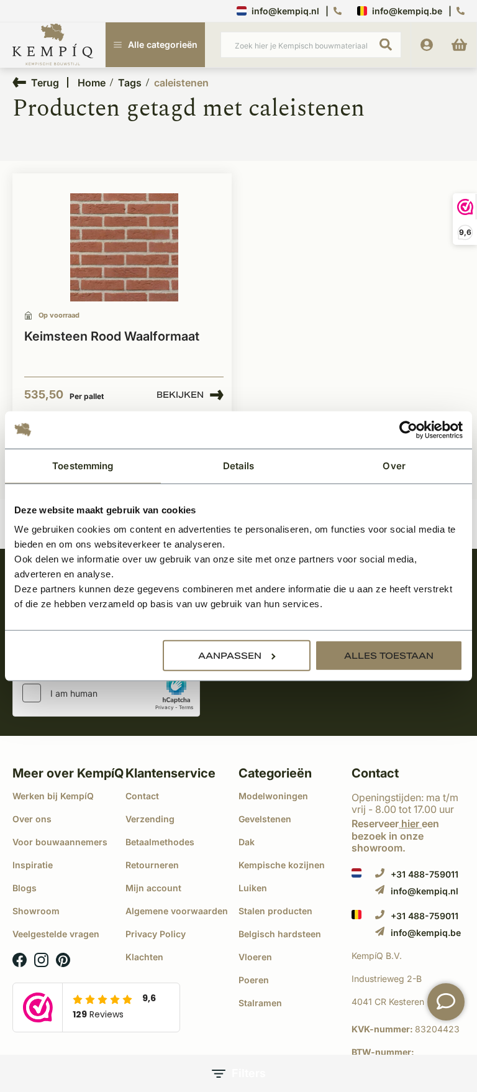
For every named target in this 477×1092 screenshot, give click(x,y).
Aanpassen (229, 655)
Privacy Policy (155, 934)
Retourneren (152, 865)
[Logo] (52, 45)
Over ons (32, 819)
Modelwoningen (273, 796)
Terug (45, 82)
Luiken (252, 888)
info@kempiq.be (407, 11)
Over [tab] (394, 465)
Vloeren (255, 957)
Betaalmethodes (159, 842)
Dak (246, 842)
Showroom (36, 911)
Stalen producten (275, 911)
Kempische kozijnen (281, 865)
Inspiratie (32, 865)
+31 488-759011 (424, 874)
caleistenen (181, 82)
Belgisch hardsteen (279, 934)
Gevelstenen (264, 819)
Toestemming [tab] (82, 465)
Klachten (144, 957)
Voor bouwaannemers (59, 842)
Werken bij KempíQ (53, 796)
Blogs (24, 888)
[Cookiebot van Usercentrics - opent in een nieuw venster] (408, 429)
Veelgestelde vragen (55, 934)
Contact (142, 796)
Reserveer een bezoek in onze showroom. (395, 835)
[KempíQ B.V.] (408, 956)
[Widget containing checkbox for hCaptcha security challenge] (106, 693)
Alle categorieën (163, 44)
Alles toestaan (389, 655)
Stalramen (260, 1003)
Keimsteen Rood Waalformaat (111, 336)
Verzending (150, 819)
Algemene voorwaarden (176, 911)
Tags (130, 82)
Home (92, 82)
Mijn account (153, 888)
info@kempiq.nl (285, 11)
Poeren (253, 980)
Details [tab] (239, 465)
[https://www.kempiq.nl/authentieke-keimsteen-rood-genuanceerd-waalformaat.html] (124, 247)
